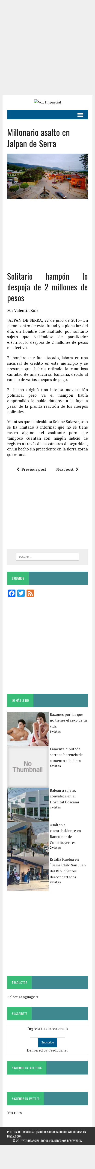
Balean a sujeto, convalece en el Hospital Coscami (64, 796)
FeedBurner (58, 1050)
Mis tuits (14, 1112)
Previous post (33, 469)
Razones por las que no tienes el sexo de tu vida (68, 720)
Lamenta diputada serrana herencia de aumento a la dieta (66, 754)
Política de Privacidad (21, 1132)
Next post (65, 469)
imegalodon (14, 1136)
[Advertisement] (47, 47)
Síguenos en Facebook (27, 1067)
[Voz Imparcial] (47, 102)
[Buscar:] (47, 556)
